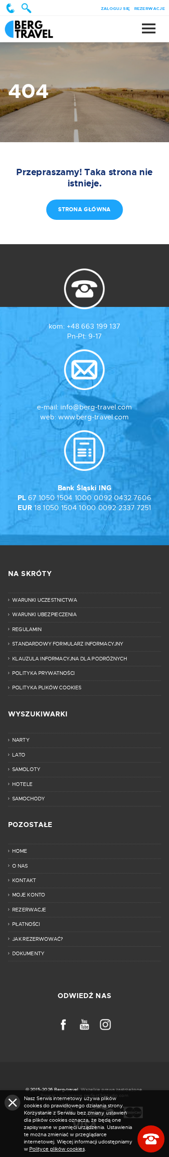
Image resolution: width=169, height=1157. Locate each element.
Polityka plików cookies (46, 688)
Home (19, 851)
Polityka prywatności (43, 673)
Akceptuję (12, 1103)
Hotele (22, 784)
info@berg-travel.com (96, 407)
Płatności (26, 924)
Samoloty (26, 769)
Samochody (28, 798)
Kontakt (24, 880)
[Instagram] (105, 1024)
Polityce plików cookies (57, 1149)
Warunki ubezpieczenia (44, 615)
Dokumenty (28, 953)
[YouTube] (84, 1024)
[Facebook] (63, 1024)
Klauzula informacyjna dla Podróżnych (69, 658)
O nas (19, 866)
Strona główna (37, 29)
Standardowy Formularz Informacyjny (67, 644)
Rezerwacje (149, 8)
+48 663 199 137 (93, 326)
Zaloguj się (115, 8)
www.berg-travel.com (93, 417)
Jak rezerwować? (37, 939)
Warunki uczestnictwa (44, 600)
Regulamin (26, 629)
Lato (18, 755)
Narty (20, 740)
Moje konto (28, 895)
